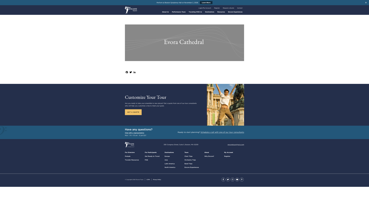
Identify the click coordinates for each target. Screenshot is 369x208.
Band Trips (188, 164)
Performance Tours (179, 12)
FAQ (146, 160)
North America (170, 167)
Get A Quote (133, 112)
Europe (167, 156)
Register (217, 8)
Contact (240, 8)
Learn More (206, 3)
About (206, 152)
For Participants (151, 152)
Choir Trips (188, 156)
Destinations (209, 12)
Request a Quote (228, 8)
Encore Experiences (235, 12)
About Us (165, 12)
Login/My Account (205, 8)
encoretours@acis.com (236, 145)
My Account (228, 152)
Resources (221, 12)
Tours (186, 152)
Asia (166, 160)
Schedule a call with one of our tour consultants (222, 132)
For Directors (130, 152)
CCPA (148, 179)
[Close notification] (366, 2)
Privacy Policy (157, 179)
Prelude (127, 156)
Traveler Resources (132, 160)
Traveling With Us (195, 12)
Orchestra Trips (190, 160)
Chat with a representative (134, 133)
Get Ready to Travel (152, 156)
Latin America (170, 164)
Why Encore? (209, 156)
